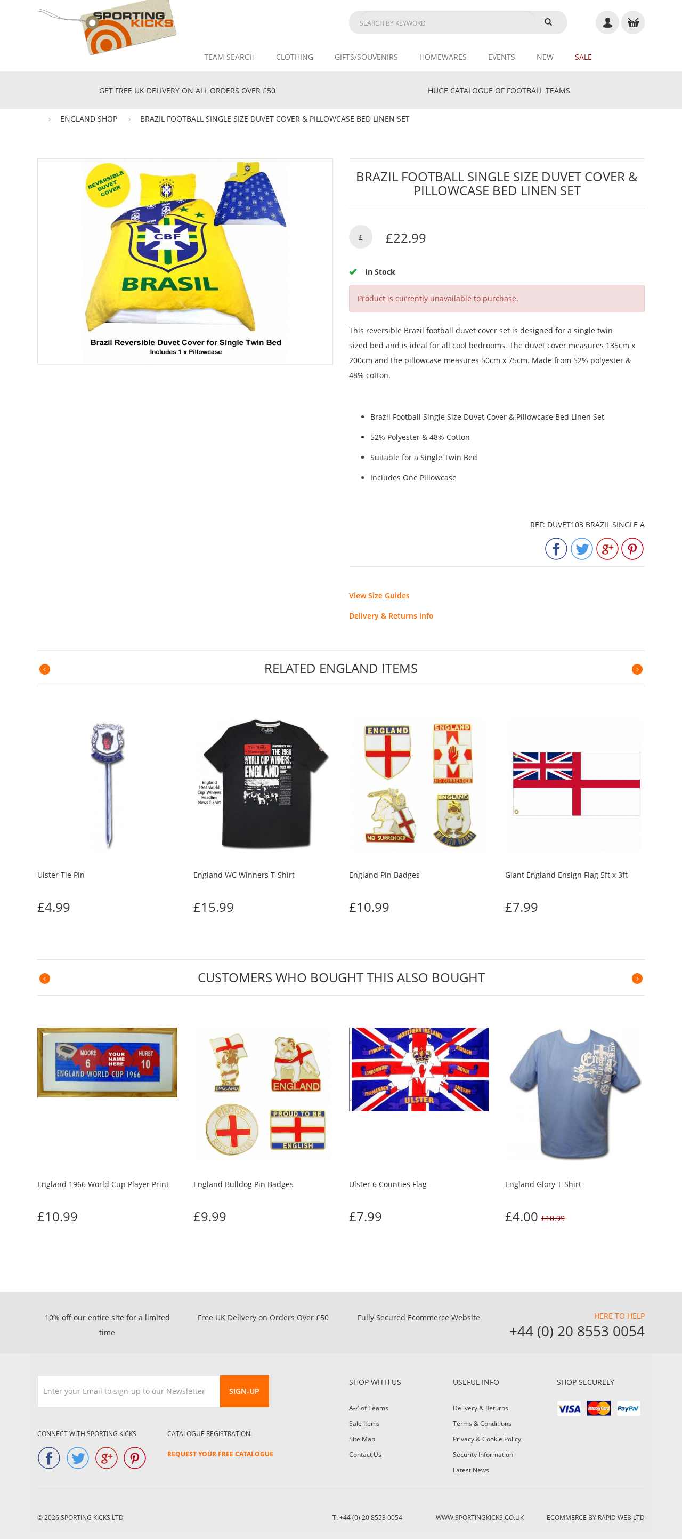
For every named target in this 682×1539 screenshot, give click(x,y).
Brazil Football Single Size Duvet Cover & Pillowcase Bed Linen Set (275, 119)
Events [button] (501, 57)
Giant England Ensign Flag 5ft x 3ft (566, 875)
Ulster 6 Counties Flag (388, 1184)
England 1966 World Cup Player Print (103, 1184)
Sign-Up (244, 1391)
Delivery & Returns (480, 1408)
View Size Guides (379, 595)
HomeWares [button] (443, 57)
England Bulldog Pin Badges (243, 1184)
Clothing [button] (294, 57)
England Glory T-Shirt (543, 1184)
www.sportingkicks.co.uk (480, 1517)
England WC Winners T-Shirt (244, 875)
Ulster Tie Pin (61, 875)
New (545, 57)
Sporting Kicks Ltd (92, 1517)
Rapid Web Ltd (621, 1517)
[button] (45, 669)
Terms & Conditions (482, 1423)
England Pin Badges (384, 875)
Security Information (483, 1454)
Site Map (362, 1439)
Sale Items (364, 1423)
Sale (583, 57)
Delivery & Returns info (391, 616)
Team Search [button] (229, 57)
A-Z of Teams (368, 1408)
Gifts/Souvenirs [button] (366, 57)
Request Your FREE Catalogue (220, 1453)
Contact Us (365, 1454)
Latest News (471, 1469)
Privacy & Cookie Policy (487, 1439)
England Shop (88, 119)
